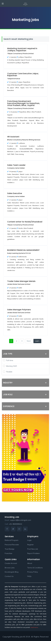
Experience (8, 406)
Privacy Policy (32, 572)
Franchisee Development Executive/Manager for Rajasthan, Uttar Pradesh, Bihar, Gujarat (23, 103)
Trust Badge (9, 549)
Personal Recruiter (12, 545)
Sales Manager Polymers (19, 309)
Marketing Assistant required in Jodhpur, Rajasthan (22, 49)
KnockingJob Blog (11, 572)
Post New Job (32, 549)
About (29, 563)
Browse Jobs (10, 568)
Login (29, 540)
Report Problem (33, 553)
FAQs (29, 576)
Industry (7, 383)
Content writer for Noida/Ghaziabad (24, 221)
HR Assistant (13, 136)
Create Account (11, 563)
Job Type (7, 354)
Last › (37, 341)
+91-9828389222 (15, 524)
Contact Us (9, 576)
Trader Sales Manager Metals (21, 281)
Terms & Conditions (35, 568)
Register (30, 545)
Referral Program (11, 540)
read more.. (34, 627)
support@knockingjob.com (20, 520)
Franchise (8, 553)
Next (29, 341)
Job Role (8, 395)
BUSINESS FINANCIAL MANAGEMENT (23, 250)
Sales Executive (14, 193)
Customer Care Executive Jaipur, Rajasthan (23, 74)
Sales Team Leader (16, 165)
